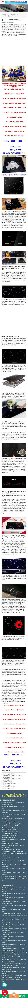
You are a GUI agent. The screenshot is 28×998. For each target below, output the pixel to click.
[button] (14, 238)
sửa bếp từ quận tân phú (8, 788)
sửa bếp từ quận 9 (7, 785)
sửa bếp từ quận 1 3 (7, 777)
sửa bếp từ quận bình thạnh (9, 783)
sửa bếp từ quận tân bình (9, 786)
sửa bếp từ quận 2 (7, 780)
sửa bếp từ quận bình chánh (9, 774)
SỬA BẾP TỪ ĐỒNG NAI (8, 781)
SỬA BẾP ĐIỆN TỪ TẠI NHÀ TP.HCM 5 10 (12, 775)
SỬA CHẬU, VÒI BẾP (9, 16)
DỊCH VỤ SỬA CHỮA (13, 14)
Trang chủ (4, 14)
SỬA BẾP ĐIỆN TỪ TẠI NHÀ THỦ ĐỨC (11, 778)
